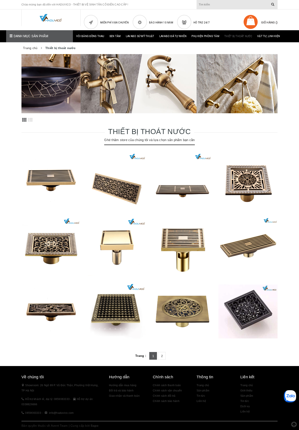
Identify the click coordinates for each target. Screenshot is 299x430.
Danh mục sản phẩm (30, 36)
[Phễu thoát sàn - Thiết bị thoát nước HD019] (51, 311)
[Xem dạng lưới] (24, 120)
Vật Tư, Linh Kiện (268, 36)
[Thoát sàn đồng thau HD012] (248, 311)
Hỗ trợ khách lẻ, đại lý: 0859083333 (47, 399)
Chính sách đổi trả (164, 395)
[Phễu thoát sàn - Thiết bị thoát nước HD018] (116, 311)
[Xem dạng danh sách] (30, 120)
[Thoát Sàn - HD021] (182, 247)
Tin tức (244, 401)
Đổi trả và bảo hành (121, 390)
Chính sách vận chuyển (167, 390)
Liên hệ (245, 411)
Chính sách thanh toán (167, 385)
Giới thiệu (246, 390)
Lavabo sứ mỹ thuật (140, 36)
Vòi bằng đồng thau (90, 36)
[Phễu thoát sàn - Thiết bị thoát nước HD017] (182, 311)
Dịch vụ (245, 406)
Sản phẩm (203, 390)
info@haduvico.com (61, 412)
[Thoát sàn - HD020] (248, 247)
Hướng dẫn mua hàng (123, 385)
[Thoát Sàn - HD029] (182, 182)
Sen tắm (115, 36)
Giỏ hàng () (269, 22)
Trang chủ (203, 385)
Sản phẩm (246, 395)
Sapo (94, 425)
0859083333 (33, 412)
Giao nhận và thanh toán (124, 395)
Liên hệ (201, 401)
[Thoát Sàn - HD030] (116, 182)
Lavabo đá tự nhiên (173, 36)
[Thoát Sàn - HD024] (51, 247)
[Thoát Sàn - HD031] (51, 182)
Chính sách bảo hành (166, 401)
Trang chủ (246, 385)
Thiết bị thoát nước (238, 36)
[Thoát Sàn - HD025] (248, 182)
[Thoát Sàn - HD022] (116, 247)
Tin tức (201, 395)
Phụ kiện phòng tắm (205, 36)
